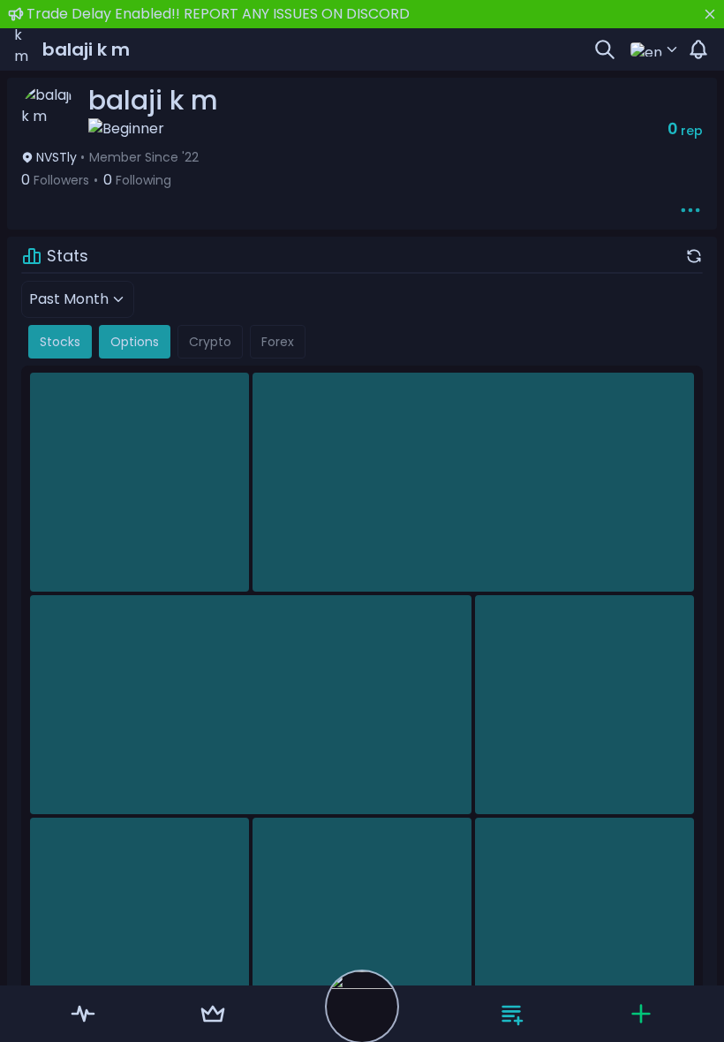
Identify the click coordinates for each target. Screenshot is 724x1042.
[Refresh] (694, 256)
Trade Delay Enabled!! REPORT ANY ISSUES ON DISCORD (218, 14)
